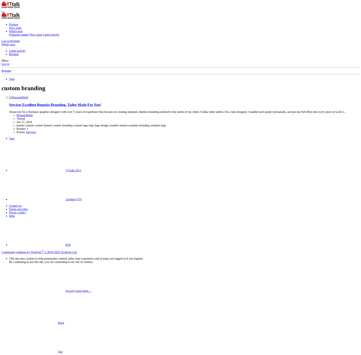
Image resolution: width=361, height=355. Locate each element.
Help (12, 216)
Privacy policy (17, 212)
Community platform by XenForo (39, 252)
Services (31, 132)
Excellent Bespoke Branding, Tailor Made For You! (55, 105)
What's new (16, 31)
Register (14, 54)
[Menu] (3, 11)
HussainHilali (25, 115)
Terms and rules (18, 209)
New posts (15, 27)
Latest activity (51, 34)
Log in (5, 64)
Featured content (19, 34)
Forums (13, 24)
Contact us (15, 205)
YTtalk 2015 (73, 170)
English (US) (73, 199)
